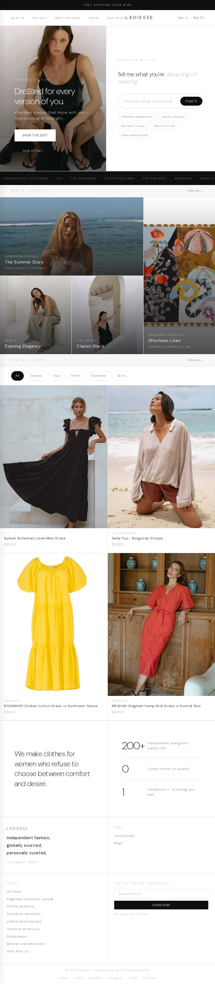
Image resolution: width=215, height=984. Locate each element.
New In (17, 18)
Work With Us (18, 951)
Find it (191, 101)
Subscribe (161, 905)
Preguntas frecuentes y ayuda (30, 899)
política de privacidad (24, 921)
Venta (93, 18)
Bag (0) (198, 18)
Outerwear (98, 376)
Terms (78, 978)
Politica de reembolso (24, 914)
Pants (75, 376)
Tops (56, 376)
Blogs (118, 843)
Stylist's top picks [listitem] (173, 116)
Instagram (115, 978)
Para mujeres (68, 18)
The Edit (39, 18)
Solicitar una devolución (26, 944)
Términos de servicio (23, 929)
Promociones (124, 836)
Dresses (36, 376)
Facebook (95, 978)
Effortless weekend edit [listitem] (137, 116)
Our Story (116, 18)
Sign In (182, 18)
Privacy (64, 978)
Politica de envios (20, 906)
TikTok (132, 978)
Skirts (121, 376)
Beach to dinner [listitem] (164, 126)
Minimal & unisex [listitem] (133, 126)
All (17, 376)
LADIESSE (140, 17)
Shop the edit (35, 135)
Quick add (54, 524)
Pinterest (149, 978)
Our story (32, 151)
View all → (196, 191)
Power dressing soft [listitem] (134, 135)
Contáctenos (17, 936)
